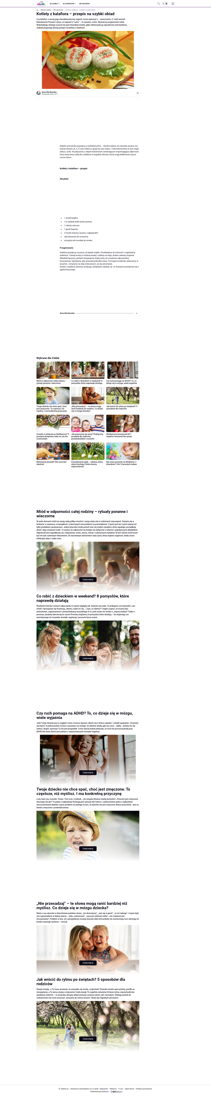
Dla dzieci (54, 4)
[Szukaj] (158, 3)
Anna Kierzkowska (49, 92)
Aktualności (84, 4)
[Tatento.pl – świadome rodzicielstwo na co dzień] (43, 4)
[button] (165, 3)
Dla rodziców (68, 4)
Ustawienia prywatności (99, 1092)
